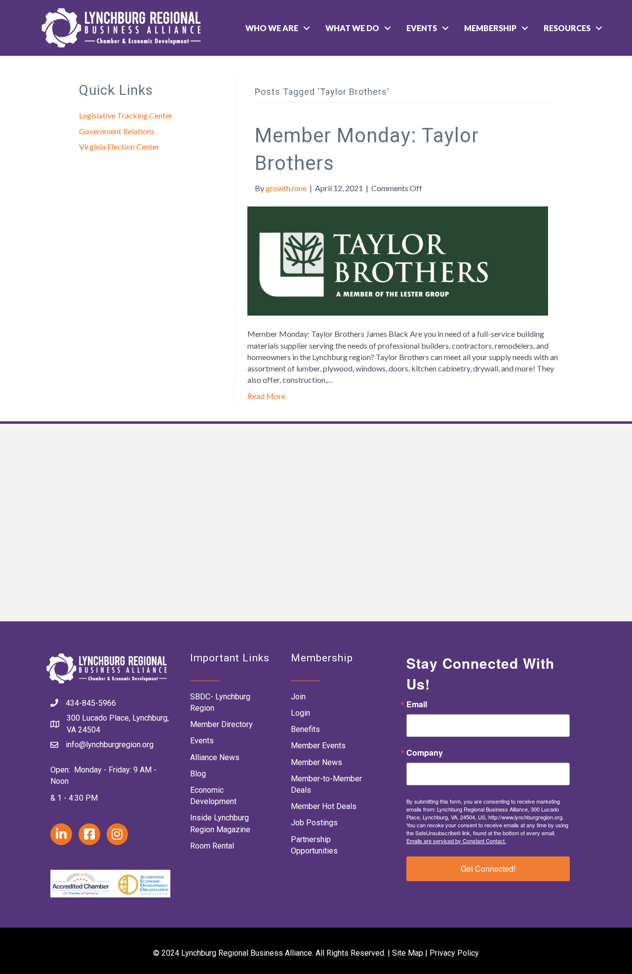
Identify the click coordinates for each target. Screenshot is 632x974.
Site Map (407, 953)
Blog (198, 773)
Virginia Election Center (119, 146)
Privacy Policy (454, 953)
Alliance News (214, 757)
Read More (266, 396)
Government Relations (117, 131)
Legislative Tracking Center (125, 115)
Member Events (318, 745)
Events (421, 28)
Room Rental (212, 846)
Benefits (305, 729)
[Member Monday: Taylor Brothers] (397, 260)
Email (416, 704)
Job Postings (314, 822)
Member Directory (221, 724)
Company (424, 753)
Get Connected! (488, 868)
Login (300, 713)
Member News (316, 762)
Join (298, 696)
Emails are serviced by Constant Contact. (456, 841)
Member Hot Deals (323, 806)
